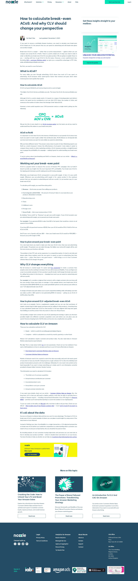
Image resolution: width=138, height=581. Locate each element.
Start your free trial (114, 2)
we (43, 345)
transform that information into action (64, 437)
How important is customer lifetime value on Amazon (42, 351)
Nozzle (43, 403)
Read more (32, 516)
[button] (39, 2)
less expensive (55, 268)
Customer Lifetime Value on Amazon (36, 354)
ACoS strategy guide (49, 124)
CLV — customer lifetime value (36, 60)
